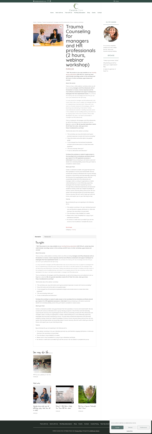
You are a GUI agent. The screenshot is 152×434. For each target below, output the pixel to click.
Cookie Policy (130, 431)
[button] (61, 26)
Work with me (59, 12)
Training (39, 22)
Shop (88, 12)
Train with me (68, 12)
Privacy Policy (78, 431)
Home (52, 12)
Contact (100, 12)
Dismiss (130, 427)
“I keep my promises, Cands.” (111, 60)
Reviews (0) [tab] (47, 236)
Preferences (143, 427)
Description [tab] (38, 236)
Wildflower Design (94, 431)
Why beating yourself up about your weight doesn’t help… (110, 64)
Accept (117, 427)
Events (93, 12)
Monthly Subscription (79, 12)
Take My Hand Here (106, 424)
